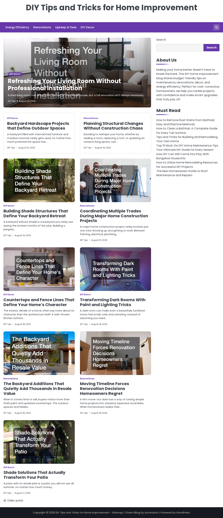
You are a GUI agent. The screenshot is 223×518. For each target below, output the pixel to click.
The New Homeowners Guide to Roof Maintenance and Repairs (182, 173)
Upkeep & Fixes (65, 27)
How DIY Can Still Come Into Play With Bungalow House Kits (182, 156)
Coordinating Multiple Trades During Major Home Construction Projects (114, 216)
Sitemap (117, 512)
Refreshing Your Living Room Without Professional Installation (64, 84)
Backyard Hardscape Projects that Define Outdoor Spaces (38, 126)
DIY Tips (12, 101)
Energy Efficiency (17, 27)
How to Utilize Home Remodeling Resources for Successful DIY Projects (186, 165)
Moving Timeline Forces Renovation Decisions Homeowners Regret (104, 388)
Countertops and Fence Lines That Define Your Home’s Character (38, 302)
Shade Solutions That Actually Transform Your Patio (34, 475)
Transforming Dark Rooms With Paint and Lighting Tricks (112, 302)
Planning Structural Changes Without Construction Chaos (113, 126)
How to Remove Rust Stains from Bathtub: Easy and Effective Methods (185, 122)
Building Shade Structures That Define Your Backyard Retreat (35, 213)
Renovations (42, 27)
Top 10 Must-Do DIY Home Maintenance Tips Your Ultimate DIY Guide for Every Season (187, 148)
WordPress (183, 512)
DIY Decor (87, 27)
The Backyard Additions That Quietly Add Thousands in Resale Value (37, 388)
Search (161, 40)
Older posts (15, 500)
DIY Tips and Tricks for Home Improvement (111, 7)
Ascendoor (152, 512)
